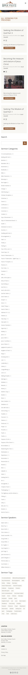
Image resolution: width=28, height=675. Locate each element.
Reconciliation (4, 445)
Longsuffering (4, 369)
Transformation (17, 611)
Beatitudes (4, 170)
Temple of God (5, 487)
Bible (2, 173)
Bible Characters (5, 176)
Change (3, 189)
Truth (2, 499)
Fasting (3, 246)
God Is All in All (5, 290)
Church (3, 201)
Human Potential (5, 325)
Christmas (3, 198)
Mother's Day (4, 391)
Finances (3, 265)
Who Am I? (4, 506)
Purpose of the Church (7, 442)
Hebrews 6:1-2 (4, 312)
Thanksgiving (4, 490)
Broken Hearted (5, 185)
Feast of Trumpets (6, 261)
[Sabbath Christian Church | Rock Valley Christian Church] (9, 4)
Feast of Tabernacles (6, 585)
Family (2, 242)
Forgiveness (11, 588)
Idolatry (3, 331)
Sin (2, 480)
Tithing (3, 496)
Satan (2, 474)
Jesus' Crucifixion (5, 341)
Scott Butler (4, 564)
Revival (3, 464)
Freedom (3, 271)
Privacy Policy (4, 652)
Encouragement (5, 236)
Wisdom (3, 509)
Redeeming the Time (6, 449)
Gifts (2, 274)
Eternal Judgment (16, 580)
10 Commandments (6, 154)
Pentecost (3, 423)
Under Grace (14, 613)
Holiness (3, 315)
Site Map (3, 655)
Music (2, 398)
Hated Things (4, 306)
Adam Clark (4, 523)
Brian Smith (4, 529)
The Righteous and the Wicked (8, 493)
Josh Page (3, 551)
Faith (2, 239)
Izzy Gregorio (4, 548)
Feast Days (4, 252)
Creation (3, 214)
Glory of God (4, 280)
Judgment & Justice (6, 347)
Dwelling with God (5, 233)
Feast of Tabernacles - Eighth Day (9, 258)
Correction (3, 211)
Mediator (3, 382)
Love (2, 372)
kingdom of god (5, 601)
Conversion (4, 208)
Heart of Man (4, 309)
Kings (2, 353)
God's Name (4, 296)
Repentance (4, 455)
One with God (4, 407)
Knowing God (4, 357)
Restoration (4, 458)
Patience (3, 420)
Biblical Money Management (19, 578)
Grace (2, 303)
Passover (3, 417)
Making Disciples (5, 376)
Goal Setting (4, 284)
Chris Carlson (4, 532)
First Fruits (3, 268)
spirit (3, 611)
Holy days (20, 596)
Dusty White (4, 542)
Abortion (3, 160)
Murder (3, 395)
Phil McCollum (4, 561)
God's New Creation (18, 593)
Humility (10, 598)
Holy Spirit (3, 322)
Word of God (4, 512)
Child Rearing (4, 192)
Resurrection (4, 461)
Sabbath (3, 471)
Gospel (3, 299)
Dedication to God (5, 227)
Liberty (3, 366)
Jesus (2, 334)
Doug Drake (4, 538)
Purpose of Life (5, 439)
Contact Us (4, 649)
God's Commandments (7, 593)
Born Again (4, 182)
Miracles (3, 385)
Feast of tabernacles (6, 255)
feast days (14, 583)
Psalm (2, 433)
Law (2, 360)
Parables (3, 414)
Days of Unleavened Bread (8, 220)
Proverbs (3, 429)
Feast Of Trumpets (17, 585)
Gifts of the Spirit (5, 277)
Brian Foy (3, 526)
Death (2, 223)
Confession (4, 204)
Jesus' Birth (4, 338)
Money (3, 388)
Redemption (4, 452)
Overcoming (4, 410)
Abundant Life (4, 163)
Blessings (3, 179)
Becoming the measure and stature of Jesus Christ (13, 61)
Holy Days (3, 319)
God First (3, 287)
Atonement (4, 166)
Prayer (2, 426)
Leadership (4, 363)
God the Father (5, 293)
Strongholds (4, 483)
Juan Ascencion (5, 554)
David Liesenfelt (5, 535)
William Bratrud (5, 567)
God (12, 590)
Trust (3, 613)
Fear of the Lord (5, 249)
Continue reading (8, 47)
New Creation (4, 401)
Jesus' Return (4, 344)
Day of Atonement (6, 217)
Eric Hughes (4, 545)
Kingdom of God (5, 350)
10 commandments (6, 578)
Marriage (3, 379)
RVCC (2, 468)
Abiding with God (5, 157)
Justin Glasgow (5, 557)
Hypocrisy (3, 328)
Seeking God (4, 477)
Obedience (4, 404)
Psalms (3, 436)
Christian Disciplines (6, 195)
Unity (2, 502)
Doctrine (3, 230)
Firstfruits (4, 588)
